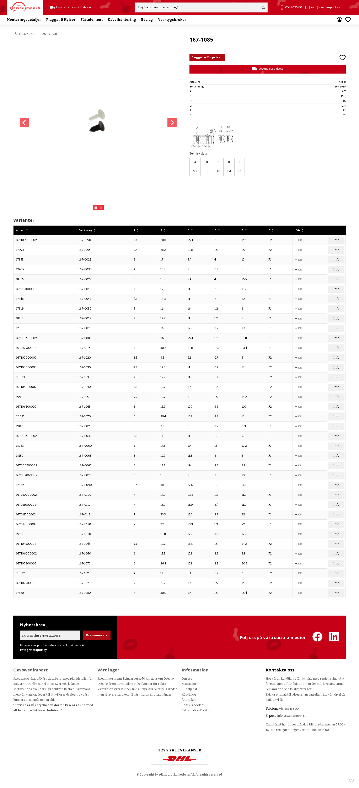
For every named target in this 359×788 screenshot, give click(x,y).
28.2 (163, 250)
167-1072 (85, 563)
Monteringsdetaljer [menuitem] (24, 20)
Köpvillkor (189, 694)
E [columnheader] (242, 230)
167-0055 (85, 318)
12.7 (162, 318)
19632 (20, 269)
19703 (20, 534)
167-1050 (85, 397)
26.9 (163, 563)
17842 (20, 485)
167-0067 (85, 465)
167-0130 (85, 534)
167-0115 (84, 514)
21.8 (190, 250)
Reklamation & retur (196, 710)
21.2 (163, 583)
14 (243, 583)
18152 (19, 455)
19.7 (162, 397)
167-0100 (85, 495)
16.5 (244, 279)
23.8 (190, 495)
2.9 (216, 240)
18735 (20, 279)
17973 (20, 250)
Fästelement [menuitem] (92, 20)
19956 (20, 397)
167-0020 (85, 426)
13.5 (162, 269)
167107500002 (26, 583)
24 (162, 328)
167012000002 (26, 524)
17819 (20, 308)
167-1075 (84, 583)
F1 (269, 259)
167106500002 (26, 406)
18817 (19, 318)
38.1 (162, 485)
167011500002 (26, 514)
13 (243, 367)
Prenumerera (97, 635)
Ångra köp (189, 700)
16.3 (163, 299)
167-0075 (85, 328)
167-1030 (85, 367)
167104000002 (26, 387)
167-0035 (85, 436)
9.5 (189, 269)
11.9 (190, 289)
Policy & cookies (193, 705)
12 (243, 259)
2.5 (216, 289)
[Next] (172, 122)
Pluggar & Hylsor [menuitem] (61, 20)
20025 (20, 416)
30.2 (163, 348)
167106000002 (26, 553)
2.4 (216, 465)
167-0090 (85, 485)
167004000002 (26, 289)
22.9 (244, 524)
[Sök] (263, 7)
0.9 (216, 269)
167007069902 (26, 475)
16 (189, 308)
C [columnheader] (188, 230)
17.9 (163, 495)
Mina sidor (189, 684)
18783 (20, 445)
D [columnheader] (215, 230)
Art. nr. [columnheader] (20, 230)
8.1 (243, 465)
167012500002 (26, 348)
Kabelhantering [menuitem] (122, 20)
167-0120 (85, 524)
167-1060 (85, 553)
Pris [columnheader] (297, 230)
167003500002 (26, 436)
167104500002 (26, 544)
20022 (20, 573)
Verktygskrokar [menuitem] (172, 20)
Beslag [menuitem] (147, 20)
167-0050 (85, 308)
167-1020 (85, 357)
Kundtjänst (189, 689)
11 (189, 299)
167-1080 (85, 593)
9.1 (189, 357)
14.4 (244, 240)
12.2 (163, 377)
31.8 (244, 338)
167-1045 (84, 544)
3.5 (216, 328)
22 (243, 514)
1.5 (216, 250)
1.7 (216, 318)
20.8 (163, 240)
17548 (20, 299)
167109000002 (26, 240)
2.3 (216, 553)
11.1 (162, 436)
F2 (270, 240)
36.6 (163, 338)
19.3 (190, 524)
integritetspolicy (33, 650)
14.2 (244, 397)
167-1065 (85, 406)
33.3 (163, 514)
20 (243, 250)
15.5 (190, 455)
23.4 (244, 348)
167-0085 (85, 338)
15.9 (163, 406)
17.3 (162, 367)
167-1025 (84, 573)
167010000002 (26, 495)
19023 (20, 426)
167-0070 (85, 475)
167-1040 (85, 387)
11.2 (244, 495)
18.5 (162, 279)
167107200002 (26, 563)
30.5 (163, 593)
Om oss (187, 678)
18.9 (163, 504)
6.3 (244, 426)
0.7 (216, 357)
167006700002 (26, 465)
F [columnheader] (269, 230)
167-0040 (85, 289)
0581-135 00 (293, 7)
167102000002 (26, 357)
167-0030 (85, 269)
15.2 (244, 289)
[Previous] (24, 122)
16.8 (163, 534)
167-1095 (85, 250)
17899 (20, 328)
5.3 (243, 436)
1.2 (216, 308)
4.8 (136, 289)
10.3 (244, 406)
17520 (20, 593)
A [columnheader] (134, 230)
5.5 (135, 397)
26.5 (244, 485)
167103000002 (26, 367)
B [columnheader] (161, 230)
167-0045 (85, 299)
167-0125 (85, 348)
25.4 (190, 240)
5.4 (189, 259)
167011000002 (26, 504)
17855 (19, 259)
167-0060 (85, 445)
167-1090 (85, 240)
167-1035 (84, 377)
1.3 (216, 495)
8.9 (244, 553)
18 (161, 475)
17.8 (162, 289)
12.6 (190, 485)
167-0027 (85, 279)
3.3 (216, 534)
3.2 (216, 406)
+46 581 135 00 (288, 709)
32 (162, 524)
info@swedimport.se (325, 7)
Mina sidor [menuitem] (339, 19)
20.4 (163, 416)
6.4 (136, 485)
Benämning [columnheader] (85, 230)
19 (243, 328)
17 (161, 259)
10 (135, 240)
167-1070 (85, 416)
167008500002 (26, 338)
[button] (348, 20)
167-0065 (85, 455)
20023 (20, 377)
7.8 (162, 426)
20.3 (244, 563)
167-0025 (85, 259)
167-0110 (85, 504)
